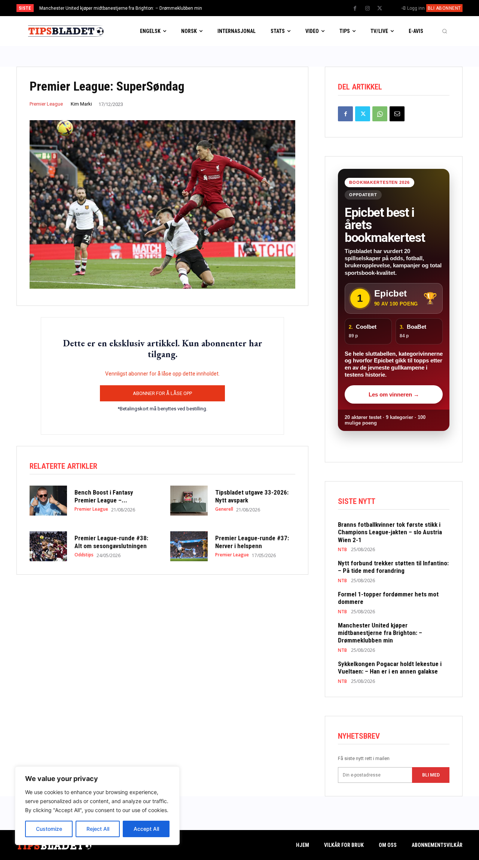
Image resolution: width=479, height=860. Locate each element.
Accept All (146, 829)
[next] (264, 8)
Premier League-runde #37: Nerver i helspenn (252, 541)
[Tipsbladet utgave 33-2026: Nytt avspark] (189, 501)
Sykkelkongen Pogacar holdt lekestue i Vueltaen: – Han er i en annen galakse (124, 8)
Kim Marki (81, 103)
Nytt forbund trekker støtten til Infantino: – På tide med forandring (393, 566)
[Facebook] (355, 8)
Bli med (431, 775)
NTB (342, 549)
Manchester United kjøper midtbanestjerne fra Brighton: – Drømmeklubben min (380, 633)
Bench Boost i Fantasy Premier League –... (103, 496)
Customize (49, 829)
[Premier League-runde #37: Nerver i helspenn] (189, 546)
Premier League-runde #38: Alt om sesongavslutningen (111, 541)
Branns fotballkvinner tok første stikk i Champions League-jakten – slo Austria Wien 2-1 (390, 532)
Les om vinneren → (394, 394)
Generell (224, 509)
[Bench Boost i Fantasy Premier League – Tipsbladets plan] (48, 501)
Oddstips (84, 555)
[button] (444, 31)
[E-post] (397, 113)
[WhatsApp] (379, 113)
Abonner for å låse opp (162, 393)
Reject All (97, 829)
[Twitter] (380, 8)
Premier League (46, 103)
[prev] (252, 8)
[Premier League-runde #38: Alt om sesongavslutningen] (48, 546)
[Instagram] (367, 8)
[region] (97, 805)
